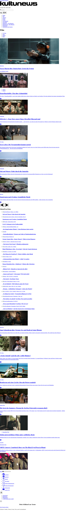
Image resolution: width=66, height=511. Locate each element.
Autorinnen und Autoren (8, 26)
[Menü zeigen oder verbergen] (5, 13)
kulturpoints (5, 25)
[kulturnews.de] (18, 5)
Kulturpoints (7, 487)
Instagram (7, 476)
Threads (6, 479)
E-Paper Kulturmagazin (9, 483)
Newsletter (5, 22)
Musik (4, 15)
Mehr (1, 471)
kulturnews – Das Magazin (8, 23)
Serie (4, 34)
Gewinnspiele (5, 21)
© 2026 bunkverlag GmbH (8, 498)
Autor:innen (5, 495)
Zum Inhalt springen (4, 0)
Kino (4, 36)
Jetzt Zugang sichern (4, 507)
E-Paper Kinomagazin (9, 485)
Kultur (4, 18)
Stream (4, 35)
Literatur (4, 17)
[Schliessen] (1, 501)
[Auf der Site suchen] (1, 13)
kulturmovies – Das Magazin (8, 24)
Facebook (7, 474)
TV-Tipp (4, 33)
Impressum (5, 496)
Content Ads (7, 490)
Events (4, 20)
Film (3, 16)
